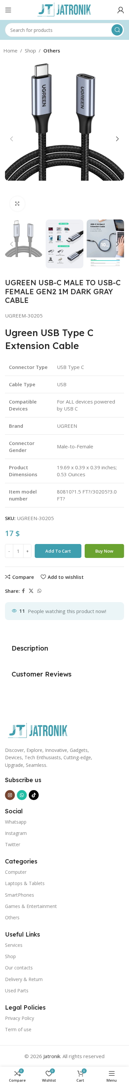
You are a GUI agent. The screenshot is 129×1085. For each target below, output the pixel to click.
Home (10, 50)
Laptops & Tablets (25, 883)
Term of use (18, 1029)
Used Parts (16, 990)
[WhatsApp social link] (39, 591)
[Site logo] (64, 9)
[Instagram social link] (10, 795)
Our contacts (19, 967)
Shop (30, 50)
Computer (15, 872)
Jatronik (51, 1056)
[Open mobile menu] (8, 10)
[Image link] (38, 730)
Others (51, 50)
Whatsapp (15, 822)
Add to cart (58, 551)
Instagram (16, 833)
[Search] (117, 30)
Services (13, 945)
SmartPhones (19, 895)
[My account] (120, 10)
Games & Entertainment (31, 906)
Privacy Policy (19, 1018)
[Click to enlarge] (17, 203)
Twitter (12, 844)
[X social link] (31, 591)
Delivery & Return (24, 979)
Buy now (104, 551)
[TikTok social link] (34, 795)
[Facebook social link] (23, 591)
